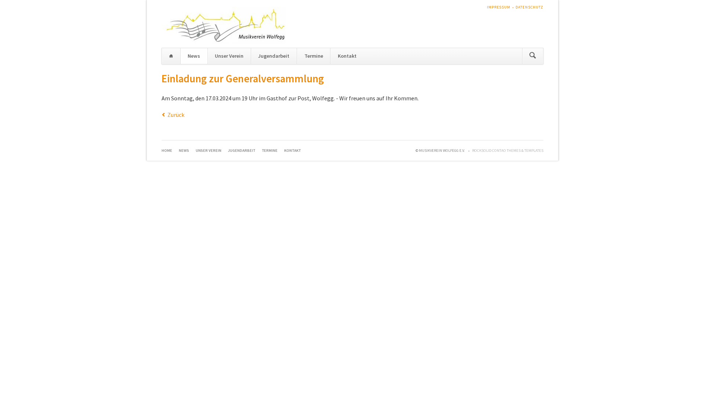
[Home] (171, 56)
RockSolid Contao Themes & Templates (507, 150)
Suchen (532, 56)
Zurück (175, 114)
